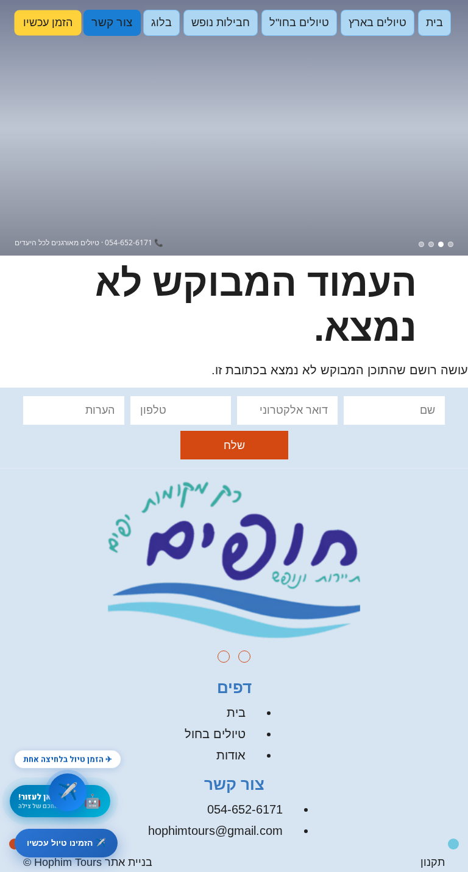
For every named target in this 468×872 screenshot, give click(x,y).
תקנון (432, 862)
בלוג (161, 22)
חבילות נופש (220, 22)
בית (434, 22)
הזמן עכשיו (48, 22)
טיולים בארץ (377, 22)
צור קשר (112, 22)
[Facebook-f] (224, 657)
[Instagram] (244, 657)
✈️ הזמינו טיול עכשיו (66, 843)
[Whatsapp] (453, 844)
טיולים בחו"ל (299, 22)
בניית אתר (128, 862)
